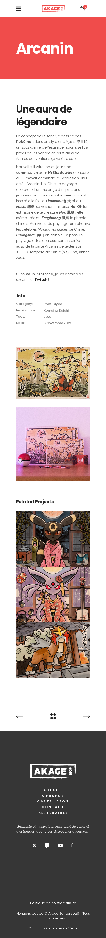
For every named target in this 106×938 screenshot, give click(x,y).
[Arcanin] (53, 373)
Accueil (53, 790)
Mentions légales (29, 913)
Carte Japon (53, 801)
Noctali (53, 536)
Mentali (53, 591)
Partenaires (53, 812)
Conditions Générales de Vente (53, 928)
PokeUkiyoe (53, 304)
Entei (53, 647)
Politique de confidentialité (53, 903)
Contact (53, 807)
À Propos (53, 795)
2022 (48, 316)
